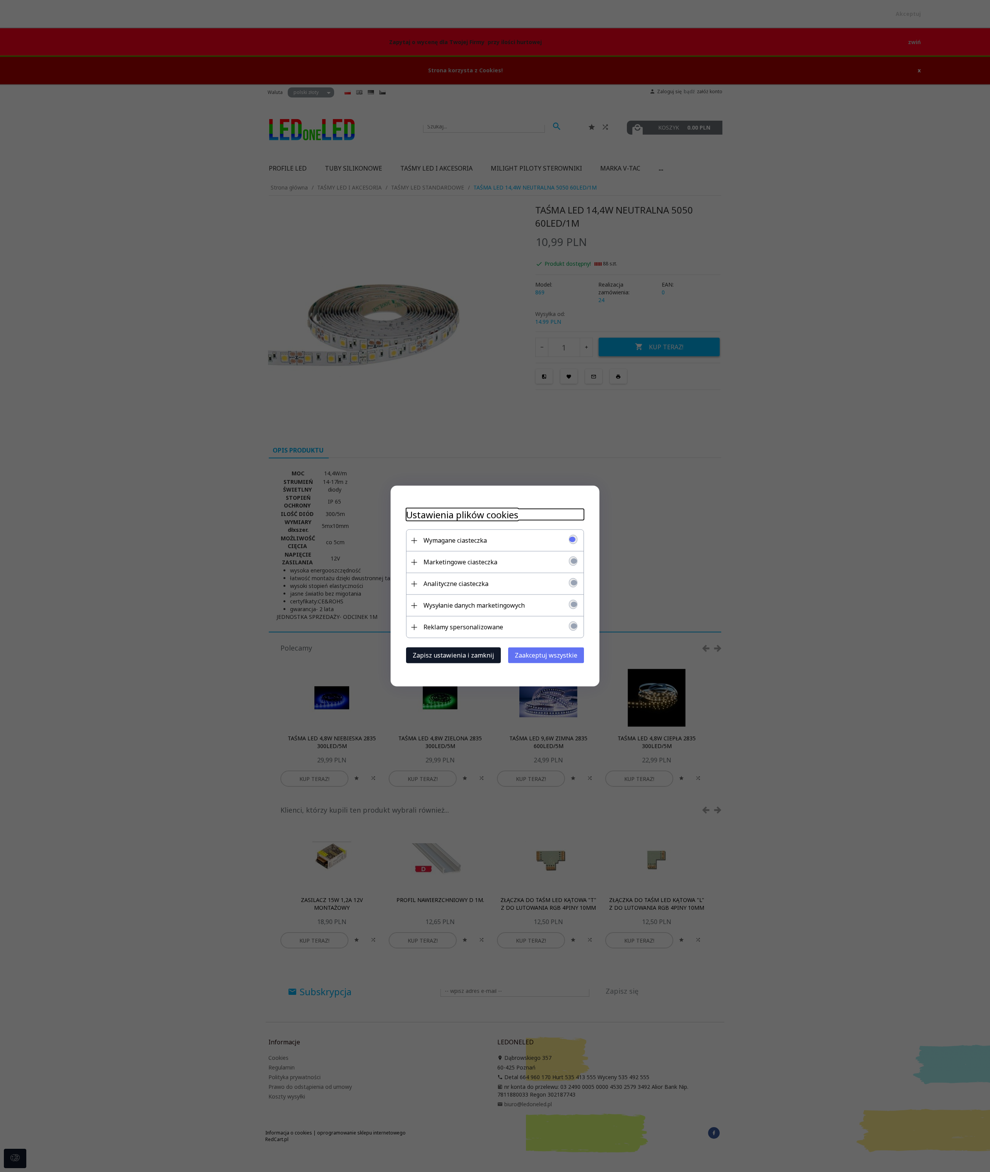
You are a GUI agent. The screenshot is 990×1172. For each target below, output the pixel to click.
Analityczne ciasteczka (455, 583)
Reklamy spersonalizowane (463, 627)
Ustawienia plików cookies (462, 514)
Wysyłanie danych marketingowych (474, 605)
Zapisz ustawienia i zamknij (453, 655)
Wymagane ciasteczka (455, 540)
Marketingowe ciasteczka (460, 562)
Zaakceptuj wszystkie (546, 655)
